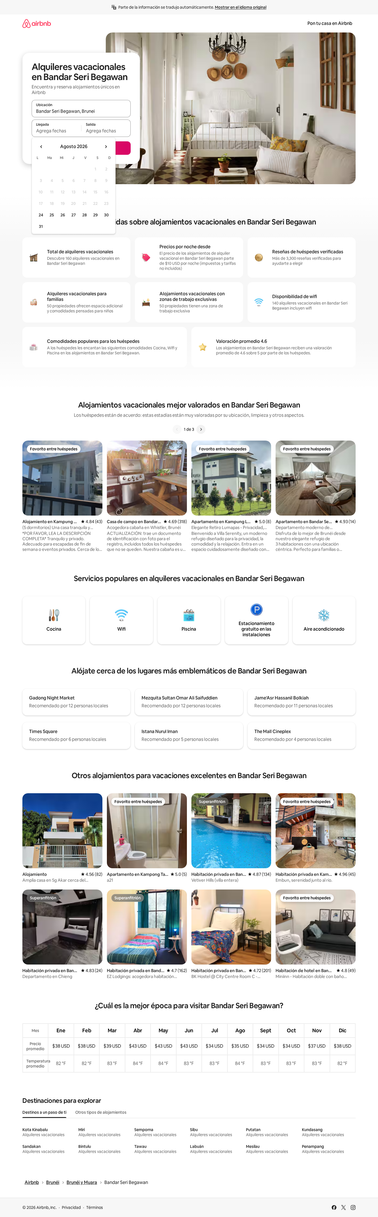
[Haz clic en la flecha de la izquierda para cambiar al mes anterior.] (41, 146)
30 (106, 214)
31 (41, 226)
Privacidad (71, 1207)
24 (41, 214)
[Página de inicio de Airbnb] (36, 23)
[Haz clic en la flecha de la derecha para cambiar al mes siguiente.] (105, 146)
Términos (94, 1207)
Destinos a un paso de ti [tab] (44, 1112)
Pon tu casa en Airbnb (329, 23)
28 (84, 214)
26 (62, 214)
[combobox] (81, 111)
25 (52, 214)
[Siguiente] (200, 429)
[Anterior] (177, 429)
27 (73, 214)
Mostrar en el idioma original (240, 7)
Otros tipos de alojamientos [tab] (100, 1112)
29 (95, 214)
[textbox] (56, 130)
